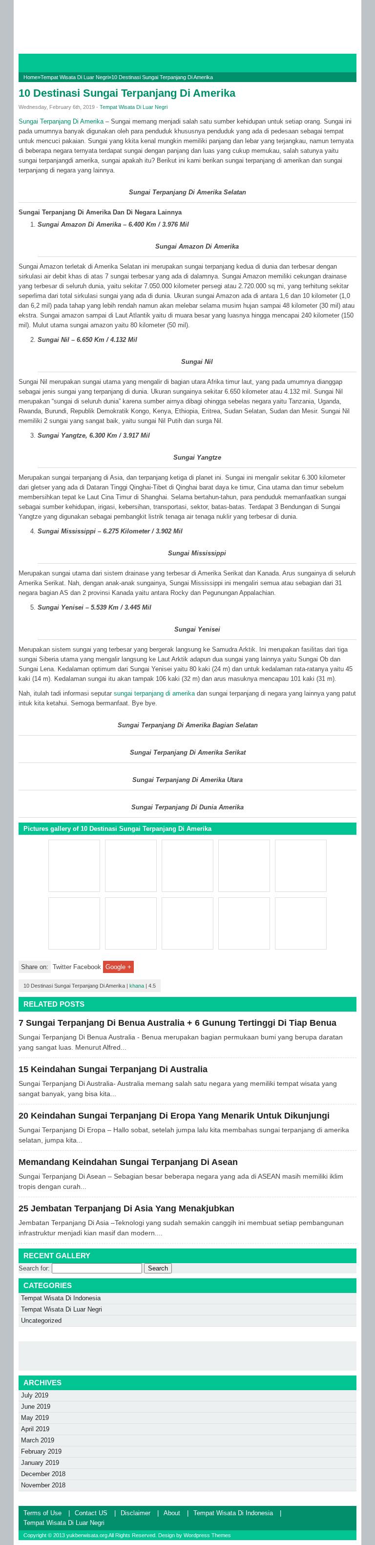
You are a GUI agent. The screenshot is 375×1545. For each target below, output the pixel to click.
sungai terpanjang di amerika (154, 693)
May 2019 (35, 1417)
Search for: (34, 1268)
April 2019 (35, 1429)
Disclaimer (135, 1513)
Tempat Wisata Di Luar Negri (74, 77)
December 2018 (43, 1474)
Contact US (91, 1513)
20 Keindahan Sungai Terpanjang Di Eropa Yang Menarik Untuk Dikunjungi (174, 1116)
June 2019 (35, 1406)
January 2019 (40, 1462)
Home (30, 77)
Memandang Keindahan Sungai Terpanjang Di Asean (128, 1162)
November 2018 (43, 1485)
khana (136, 986)
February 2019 (41, 1451)
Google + (118, 967)
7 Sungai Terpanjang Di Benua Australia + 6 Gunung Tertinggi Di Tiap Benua (177, 1023)
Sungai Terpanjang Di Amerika (61, 121)
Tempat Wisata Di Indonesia (61, 1298)
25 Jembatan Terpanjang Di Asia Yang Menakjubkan (126, 1208)
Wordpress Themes (207, 1535)
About (172, 1513)
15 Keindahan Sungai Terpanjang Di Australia (113, 1069)
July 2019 (34, 1395)
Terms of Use (42, 1513)
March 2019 (37, 1440)
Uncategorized (41, 1320)
